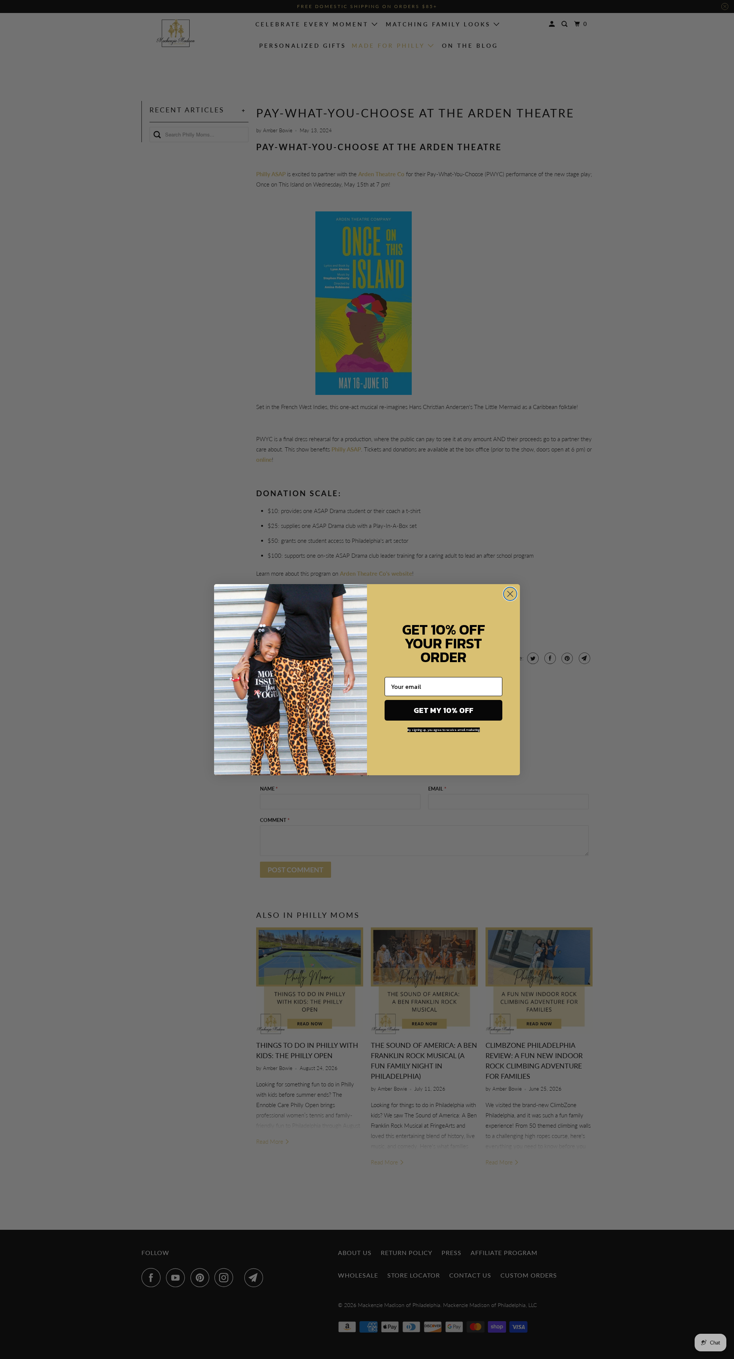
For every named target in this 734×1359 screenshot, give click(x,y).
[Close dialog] (510, 594)
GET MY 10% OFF (443, 710)
